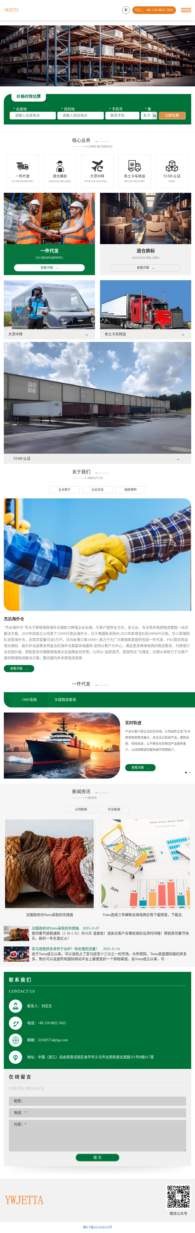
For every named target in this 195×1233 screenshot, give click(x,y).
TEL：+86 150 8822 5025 (154, 10)
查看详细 (19, 668)
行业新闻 (114, 809)
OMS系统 (29, 700)
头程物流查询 (65, 700)
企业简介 (64, 490)
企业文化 (97, 490)
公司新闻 (81, 809)
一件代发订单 (137, 723)
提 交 (97, 1157)
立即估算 (172, 115)
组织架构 (130, 490)
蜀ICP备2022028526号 (97, 1227)
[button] (95, 80)
